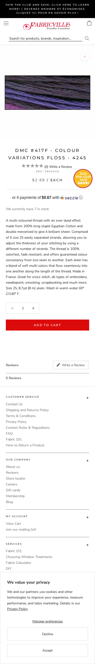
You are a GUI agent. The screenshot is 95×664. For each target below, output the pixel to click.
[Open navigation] (6, 23)
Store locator (16, 478)
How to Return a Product (25, 445)
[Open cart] (89, 23)
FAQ (9, 433)
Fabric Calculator (18, 562)
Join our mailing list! (21, 529)
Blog (9, 502)
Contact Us (14, 404)
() (46, 166)
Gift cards (13, 490)
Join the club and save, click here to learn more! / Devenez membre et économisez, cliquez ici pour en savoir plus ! (47, 8)
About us (13, 466)
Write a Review (60, 166)
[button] (47, 197)
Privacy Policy (16, 421)
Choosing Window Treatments (29, 557)
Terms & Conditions (21, 416)
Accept (47, 650)
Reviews (12, 472)
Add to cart (47, 325)
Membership (15, 496)
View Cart (13, 523)
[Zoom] (84, 56)
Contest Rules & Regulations (28, 427)
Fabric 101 (14, 439)
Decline (47, 634)
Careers (11, 484)
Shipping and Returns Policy (27, 410)
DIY (8, 568)
